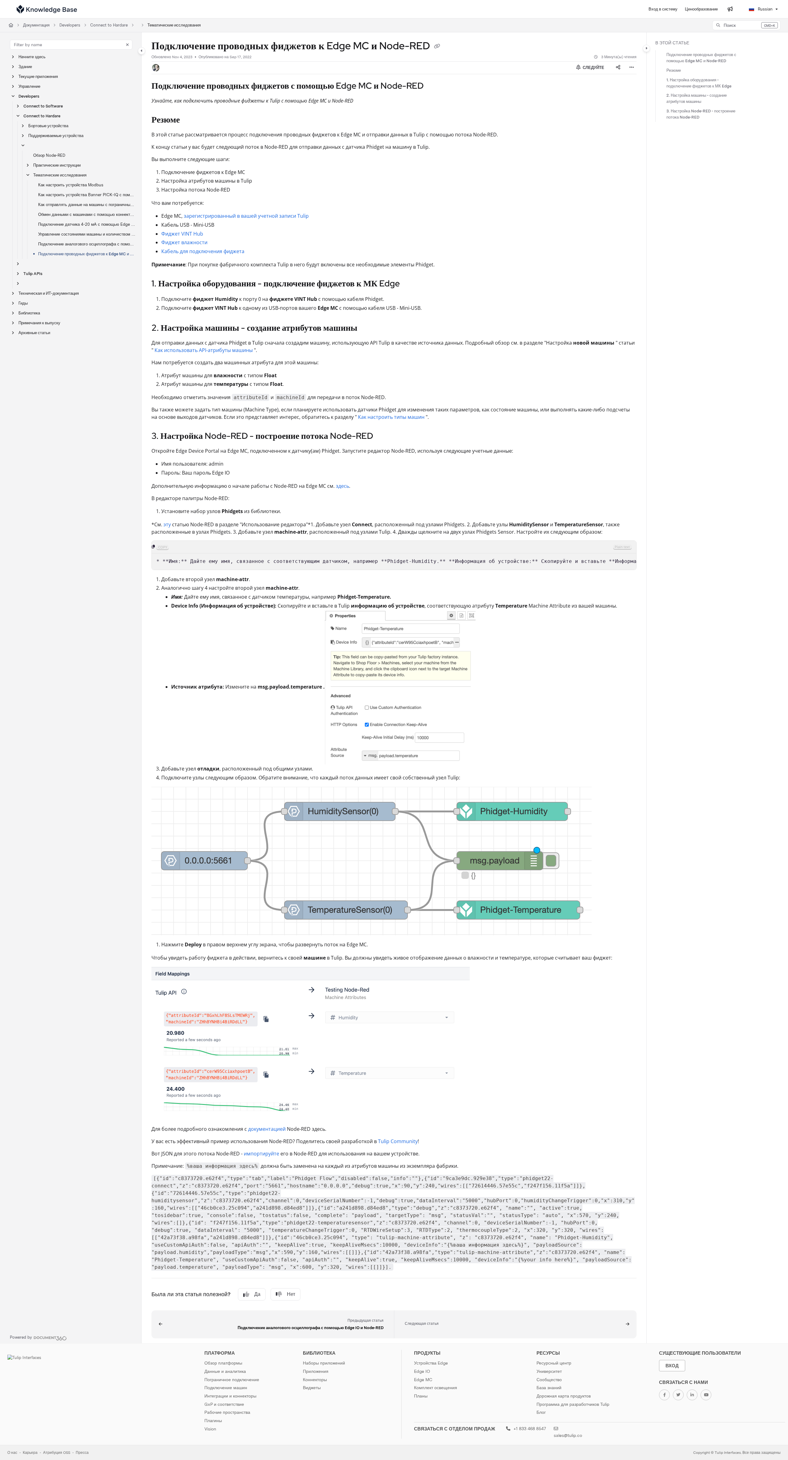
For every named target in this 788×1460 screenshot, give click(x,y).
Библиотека (29, 313)
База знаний (549, 1387)
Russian (765, 9)
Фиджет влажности (184, 242)
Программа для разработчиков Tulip (573, 1404)
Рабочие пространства (227, 1412)
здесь (342, 486)
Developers (69, 25)
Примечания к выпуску (39, 323)
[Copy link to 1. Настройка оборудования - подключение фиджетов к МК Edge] (410, 284)
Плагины (213, 1420)
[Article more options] (632, 68)
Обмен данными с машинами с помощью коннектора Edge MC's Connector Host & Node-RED (86, 214)
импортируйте (261, 1153)
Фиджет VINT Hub (182, 233)
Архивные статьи (34, 332)
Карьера (30, 1452)
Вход (672, 1366)
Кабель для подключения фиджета (202, 251)
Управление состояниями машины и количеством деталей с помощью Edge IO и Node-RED (86, 234)
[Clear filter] (127, 45)
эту (167, 524)
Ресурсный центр (554, 1363)
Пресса (82, 1452)
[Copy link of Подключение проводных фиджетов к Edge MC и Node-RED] (437, 47)
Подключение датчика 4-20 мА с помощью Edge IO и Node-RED (86, 224)
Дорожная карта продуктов (564, 1395)
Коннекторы (315, 1379)
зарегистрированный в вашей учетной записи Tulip (246, 215)
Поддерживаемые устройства (55, 135)
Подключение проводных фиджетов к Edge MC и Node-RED (86, 254)
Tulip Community (398, 1141)
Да (257, 1294)
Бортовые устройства (48, 125)
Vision (210, 1428)
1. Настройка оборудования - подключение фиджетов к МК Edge (698, 83)
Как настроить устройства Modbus (70, 185)
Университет (549, 1371)
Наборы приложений (324, 1363)
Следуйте (593, 67)
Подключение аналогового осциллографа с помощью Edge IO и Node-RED (86, 244)
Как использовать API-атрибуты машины (204, 350)
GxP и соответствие (224, 1404)
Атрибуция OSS (56, 1452)
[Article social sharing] (618, 68)
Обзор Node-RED (49, 155)
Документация (36, 25)
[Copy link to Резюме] (190, 120)
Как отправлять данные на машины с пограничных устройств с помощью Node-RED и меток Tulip (86, 204)
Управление (29, 86)
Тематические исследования (174, 25)
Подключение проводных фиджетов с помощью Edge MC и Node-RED (701, 57)
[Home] (46, 9)
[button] (746, 25)
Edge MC (423, 1379)
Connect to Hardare (109, 25)
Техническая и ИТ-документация (48, 293)
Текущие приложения (38, 76)
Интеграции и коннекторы (230, 1395)
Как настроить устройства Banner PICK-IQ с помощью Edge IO (86, 194)
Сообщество (549, 1379)
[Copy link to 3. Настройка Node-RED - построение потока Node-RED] (383, 437)
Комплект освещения (435, 1387)
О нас (12, 1452)
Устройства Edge (431, 1363)
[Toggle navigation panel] (141, 51)
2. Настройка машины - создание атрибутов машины (696, 98)
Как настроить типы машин (391, 417)
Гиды (23, 303)
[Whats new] (730, 9)
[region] (394, 555)
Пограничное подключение (231, 1379)
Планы (421, 1395)
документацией (267, 1129)
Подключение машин (225, 1387)
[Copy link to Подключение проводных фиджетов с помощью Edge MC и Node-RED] (433, 86)
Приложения (315, 1371)
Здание (25, 66)
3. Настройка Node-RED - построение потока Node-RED (700, 114)
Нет (291, 1294)
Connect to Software (43, 106)
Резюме (673, 70)
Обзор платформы (223, 1363)
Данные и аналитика (225, 1371)
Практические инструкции (57, 165)
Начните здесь (32, 57)
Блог (541, 1412)
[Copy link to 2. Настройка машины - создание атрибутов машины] (367, 328)
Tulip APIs (32, 273)
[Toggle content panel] (646, 48)
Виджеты (312, 1387)
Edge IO (422, 1371)
